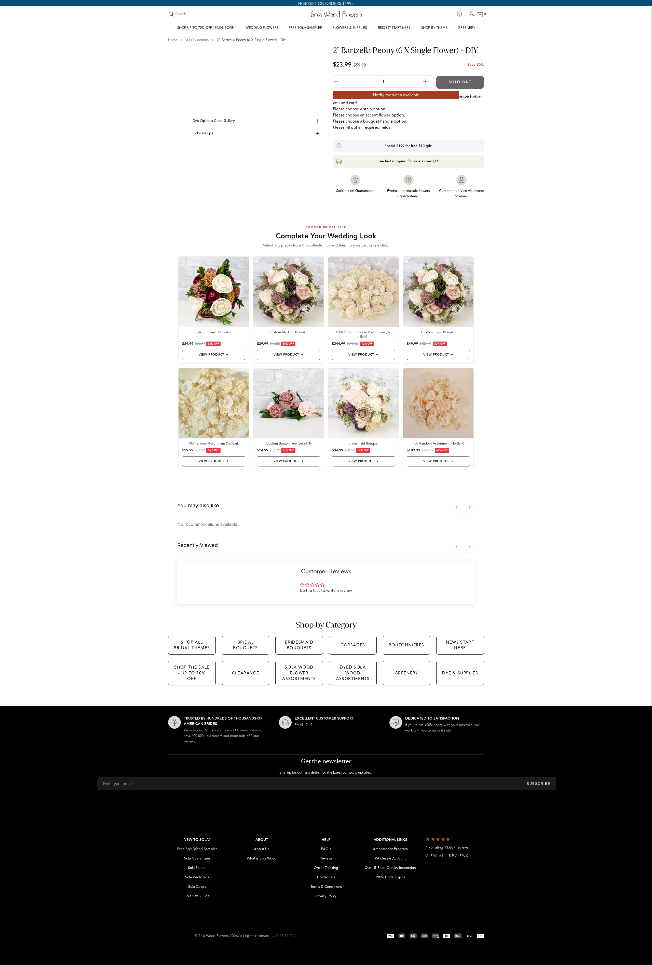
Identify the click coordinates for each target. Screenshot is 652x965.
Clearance (245, 673)
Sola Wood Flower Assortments (299, 673)
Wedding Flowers (262, 27)
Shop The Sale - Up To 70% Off (192, 673)
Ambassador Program (390, 849)
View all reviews (447, 855)
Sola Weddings (197, 877)
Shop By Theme (434, 27)
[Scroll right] (470, 507)
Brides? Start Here (394, 27)
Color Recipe (203, 133)
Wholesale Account (390, 858)
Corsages (353, 645)
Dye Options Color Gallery (214, 120)
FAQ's (326, 849)
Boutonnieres (406, 645)
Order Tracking (326, 867)
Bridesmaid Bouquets (299, 645)
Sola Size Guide (197, 896)
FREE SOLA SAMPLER (305, 27)
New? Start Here (460, 645)
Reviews (326, 858)
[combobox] (198, 14)
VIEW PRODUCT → (213, 354)
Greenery (466, 27)
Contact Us (326, 877)
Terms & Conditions (326, 886)
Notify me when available (396, 95)
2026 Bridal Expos (390, 877)
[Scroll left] (456, 507)
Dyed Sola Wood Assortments (353, 673)
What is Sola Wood (262, 858)
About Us (261, 849)
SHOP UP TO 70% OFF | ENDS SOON (206, 27)
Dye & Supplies (460, 673)
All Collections (197, 40)
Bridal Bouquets (245, 645)
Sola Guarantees (197, 858)
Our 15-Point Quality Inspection (390, 867)
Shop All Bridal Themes (192, 645)
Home (173, 40)
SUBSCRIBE (539, 784)
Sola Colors (197, 886)
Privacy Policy (326, 896)
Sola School (197, 867)
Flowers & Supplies (350, 27)
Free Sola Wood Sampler (197, 849)
